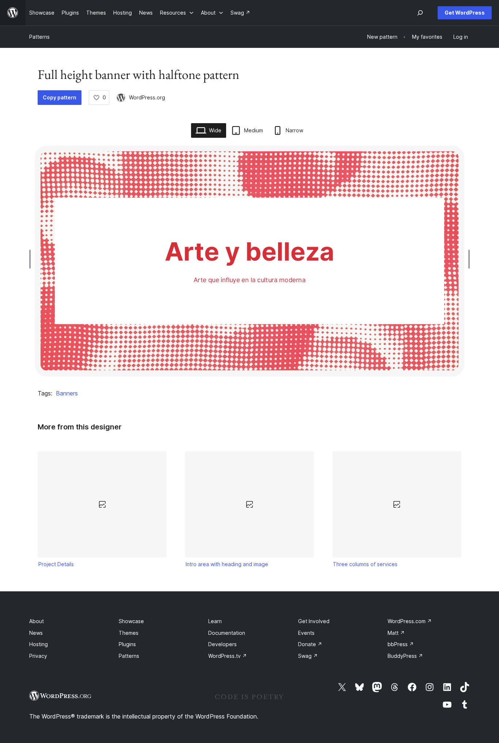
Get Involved (314, 621)
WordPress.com (410, 621)
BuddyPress (405, 656)
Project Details (56, 564)
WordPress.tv (227, 656)
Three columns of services (365, 564)
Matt (396, 633)
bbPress (401, 644)
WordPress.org (147, 97)
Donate (310, 644)
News (36, 633)
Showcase (131, 621)
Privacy (38, 656)
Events (306, 633)
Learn (215, 621)
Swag (308, 656)
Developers (222, 644)
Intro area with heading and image (227, 564)
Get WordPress (465, 13)
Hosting (38, 644)
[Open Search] (420, 13)
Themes (128, 633)
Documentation (226, 633)
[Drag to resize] (31, 259)
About (36, 621)
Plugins (127, 644)
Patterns (39, 37)
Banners (67, 393)
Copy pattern (59, 97)
